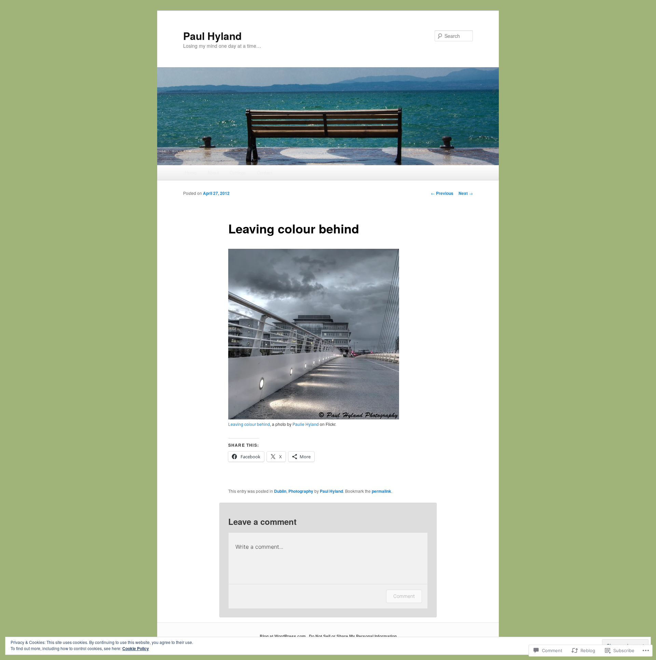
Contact (264, 172)
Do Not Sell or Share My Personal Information (353, 636)
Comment (404, 596)
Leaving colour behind (249, 424)
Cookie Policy (135, 648)
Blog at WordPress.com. (283, 636)
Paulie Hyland (305, 424)
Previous (442, 193)
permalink (381, 491)
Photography (300, 491)
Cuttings (238, 172)
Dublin (280, 491)
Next (466, 193)
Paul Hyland (212, 35)
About (213, 172)
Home (190, 172)
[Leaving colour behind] (313, 417)
